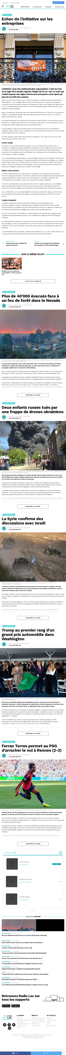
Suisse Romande (51, 1020)
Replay (49, 7)
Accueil (19, 1018)
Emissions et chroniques (24, 1020)
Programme (38, 7)
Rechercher (60, 7)
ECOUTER (25, 7)
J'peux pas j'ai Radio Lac (38, 1022)
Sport (48, 1023)
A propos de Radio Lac (23, 1023)
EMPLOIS (19, 1027)
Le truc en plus (51, 1025)
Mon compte (58, 2)
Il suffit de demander (38, 1020)
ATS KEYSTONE (13, 29)
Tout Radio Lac (36, 1025)
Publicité (5, 3)
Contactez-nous (15, 3)
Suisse (48, 1022)
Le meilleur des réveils (38, 1018)
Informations (35, 1023)
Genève (49, 1018)
